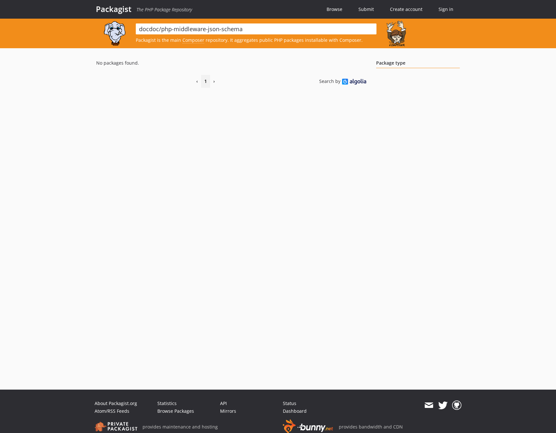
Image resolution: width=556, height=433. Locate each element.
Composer (193, 40)
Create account (406, 9)
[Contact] (428, 405)
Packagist (114, 9)
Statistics (167, 403)
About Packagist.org (116, 403)
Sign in (446, 9)
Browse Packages (175, 411)
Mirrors (228, 411)
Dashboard (295, 411)
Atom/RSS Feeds (112, 411)
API (223, 403)
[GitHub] (456, 405)
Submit (366, 9)
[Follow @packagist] (443, 405)
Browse (334, 9)
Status (289, 403)
